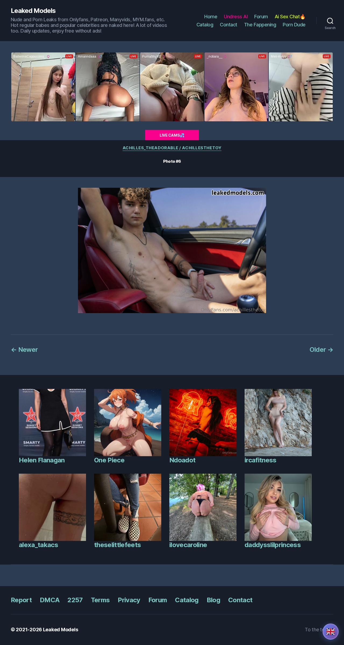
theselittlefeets (117, 545)
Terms (100, 600)
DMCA (49, 600)
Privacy (129, 600)
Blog (213, 600)
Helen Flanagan (42, 460)
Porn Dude (294, 24)
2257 (75, 600)
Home (210, 16)
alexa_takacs (38, 545)
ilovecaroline (188, 545)
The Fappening (260, 24)
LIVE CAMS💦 (172, 135)
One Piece (109, 460)
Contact (228, 24)
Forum (261, 16)
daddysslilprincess (273, 545)
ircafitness (261, 460)
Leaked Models (33, 11)
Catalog (204, 24)
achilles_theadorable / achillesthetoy (172, 148)
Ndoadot (182, 460)
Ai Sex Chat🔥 (290, 16)
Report (21, 600)
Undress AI (236, 16)
